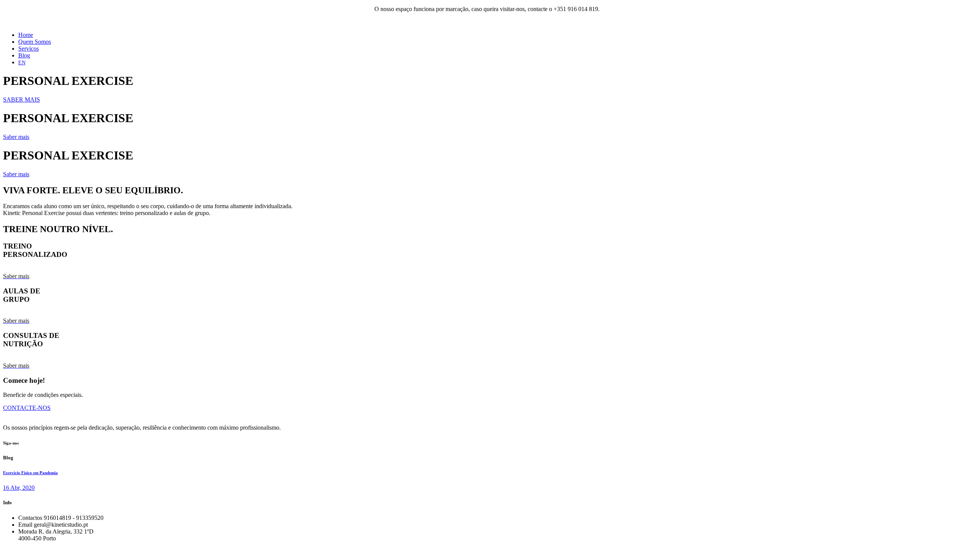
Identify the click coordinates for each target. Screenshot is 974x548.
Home (25, 35)
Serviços (28, 48)
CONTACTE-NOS (27, 408)
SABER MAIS (21, 99)
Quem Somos (34, 41)
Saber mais (16, 137)
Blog (24, 55)
